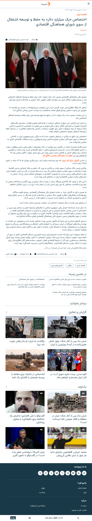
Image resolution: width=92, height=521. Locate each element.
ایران (84, 492)
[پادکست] (29, 518)
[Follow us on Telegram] (67, 473)
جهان (43, 488)
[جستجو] (78, 518)
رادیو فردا (83, 30)
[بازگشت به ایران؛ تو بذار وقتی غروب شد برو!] (25, 327)
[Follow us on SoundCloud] (51, 473)
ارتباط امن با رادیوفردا (37, 506)
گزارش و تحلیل (77, 312)
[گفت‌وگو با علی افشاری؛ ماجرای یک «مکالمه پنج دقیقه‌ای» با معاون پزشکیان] (25, 402)
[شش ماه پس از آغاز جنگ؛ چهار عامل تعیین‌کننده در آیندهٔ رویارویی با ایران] (66, 327)
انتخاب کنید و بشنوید (79, 510)
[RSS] (78, 473)
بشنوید (82, 387)
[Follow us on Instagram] (45, 473)
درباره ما (83, 506)
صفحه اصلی (82, 488)
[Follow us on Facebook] (73, 473)
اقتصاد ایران (81, 14)
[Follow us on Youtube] (56, 473)
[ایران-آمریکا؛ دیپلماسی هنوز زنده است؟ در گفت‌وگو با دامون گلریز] (25, 438)
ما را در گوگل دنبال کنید (54, 517)
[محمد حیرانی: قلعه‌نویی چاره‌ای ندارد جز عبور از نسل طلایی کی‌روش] (66, 438)
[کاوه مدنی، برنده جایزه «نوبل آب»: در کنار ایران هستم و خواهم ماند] (66, 360)
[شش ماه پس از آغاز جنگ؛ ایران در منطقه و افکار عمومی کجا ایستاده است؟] (66, 402)
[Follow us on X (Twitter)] (62, 473)
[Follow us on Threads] (40, 473)
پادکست (42, 492)
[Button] (34, 39)
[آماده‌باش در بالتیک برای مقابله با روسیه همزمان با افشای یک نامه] (25, 360)
